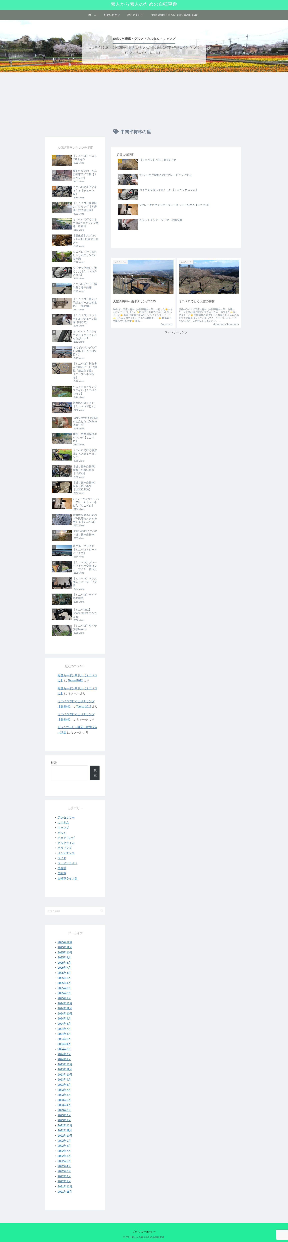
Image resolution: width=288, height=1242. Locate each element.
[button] (102, 911)
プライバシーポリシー (144, 1231)
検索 (54, 762)
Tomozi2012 (75, 680)
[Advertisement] (144, 99)
